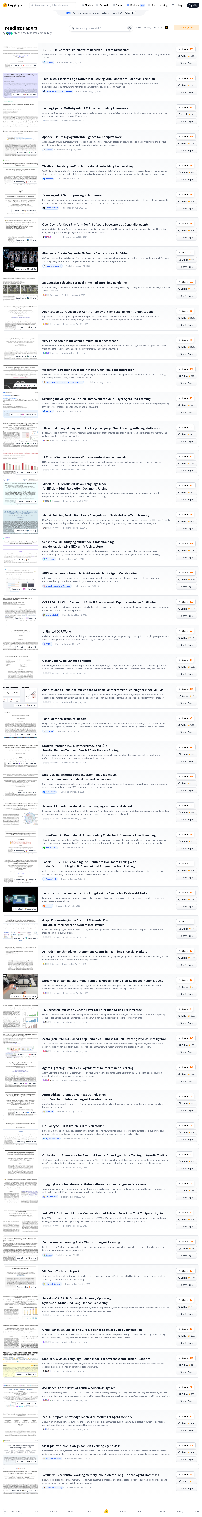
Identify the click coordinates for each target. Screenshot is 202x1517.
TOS (36, 1511)
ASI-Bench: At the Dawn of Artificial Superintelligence (78, 1388)
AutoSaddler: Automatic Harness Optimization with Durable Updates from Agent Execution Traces (77, 1097)
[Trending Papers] (166, 27)
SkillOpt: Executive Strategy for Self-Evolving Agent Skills (81, 1446)
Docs (154, 5)
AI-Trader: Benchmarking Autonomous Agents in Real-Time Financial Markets (94, 951)
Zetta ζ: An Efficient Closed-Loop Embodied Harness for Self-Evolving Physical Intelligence (104, 1039)
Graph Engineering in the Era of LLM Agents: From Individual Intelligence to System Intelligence (76, 922)
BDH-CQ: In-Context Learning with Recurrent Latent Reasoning (85, 50)
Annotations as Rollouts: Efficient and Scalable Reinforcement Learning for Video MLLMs (102, 690)
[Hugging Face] (106, 1511)
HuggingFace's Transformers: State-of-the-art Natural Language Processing (94, 1184)
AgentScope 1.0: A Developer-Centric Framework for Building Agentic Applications (97, 312)
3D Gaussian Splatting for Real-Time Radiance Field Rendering (84, 282)
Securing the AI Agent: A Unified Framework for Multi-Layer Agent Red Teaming (96, 399)
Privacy (53, 1511)
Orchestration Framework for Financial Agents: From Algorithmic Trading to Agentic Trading (104, 1155)
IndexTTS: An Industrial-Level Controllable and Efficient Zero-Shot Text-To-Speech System (103, 1213)
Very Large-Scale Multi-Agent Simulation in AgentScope (80, 341)
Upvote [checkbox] (187, 49)
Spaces (120, 5)
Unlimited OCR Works (57, 631)
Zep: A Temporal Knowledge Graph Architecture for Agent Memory (87, 1417)
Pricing (164, 5)
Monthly (158, 27)
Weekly (147, 27)
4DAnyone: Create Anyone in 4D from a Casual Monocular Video (85, 253)
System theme (14, 1511)
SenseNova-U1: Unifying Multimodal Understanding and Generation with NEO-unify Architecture (78, 544)
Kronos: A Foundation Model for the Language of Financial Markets (88, 806)
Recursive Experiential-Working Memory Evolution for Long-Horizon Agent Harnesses (100, 1475)
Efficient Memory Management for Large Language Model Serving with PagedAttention (101, 428)
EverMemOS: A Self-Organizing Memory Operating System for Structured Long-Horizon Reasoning (76, 1300)
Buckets (137, 5)
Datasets (104, 5)
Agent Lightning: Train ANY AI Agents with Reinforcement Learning (87, 1068)
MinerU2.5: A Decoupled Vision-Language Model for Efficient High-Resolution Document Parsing (74, 486)
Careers (89, 1511)
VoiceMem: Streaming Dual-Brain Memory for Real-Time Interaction (88, 370)
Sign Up (193, 5)
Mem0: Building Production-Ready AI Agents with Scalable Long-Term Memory (95, 515)
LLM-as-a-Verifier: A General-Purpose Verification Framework (84, 457)
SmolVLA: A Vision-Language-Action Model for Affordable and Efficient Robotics (96, 1359)
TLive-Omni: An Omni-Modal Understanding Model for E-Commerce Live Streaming (99, 835)
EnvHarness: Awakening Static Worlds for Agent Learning (81, 1242)
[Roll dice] (129, 28)
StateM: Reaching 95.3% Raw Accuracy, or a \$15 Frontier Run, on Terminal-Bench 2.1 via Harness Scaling (80, 748)
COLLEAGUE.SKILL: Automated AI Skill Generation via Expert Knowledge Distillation (99, 602)
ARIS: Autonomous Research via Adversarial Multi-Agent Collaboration (90, 573)
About (71, 1511)
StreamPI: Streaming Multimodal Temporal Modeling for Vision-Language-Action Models (102, 981)
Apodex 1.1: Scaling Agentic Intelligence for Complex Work (82, 137)
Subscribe (130, 13)
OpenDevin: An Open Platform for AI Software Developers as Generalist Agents (95, 224)
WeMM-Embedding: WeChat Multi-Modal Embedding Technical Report (90, 166)
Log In (181, 5)
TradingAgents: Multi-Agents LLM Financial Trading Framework (85, 108)
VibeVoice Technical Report (60, 1271)
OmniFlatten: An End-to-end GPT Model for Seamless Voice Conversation (92, 1330)
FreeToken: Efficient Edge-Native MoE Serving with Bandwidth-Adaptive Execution (98, 79)
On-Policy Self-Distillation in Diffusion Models (73, 1126)
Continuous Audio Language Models (66, 661)
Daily (138, 27)
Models (89, 5)
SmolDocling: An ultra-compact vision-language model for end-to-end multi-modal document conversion (79, 777)
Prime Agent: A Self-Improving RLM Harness (72, 195)
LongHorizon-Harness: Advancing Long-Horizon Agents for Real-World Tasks (94, 893)
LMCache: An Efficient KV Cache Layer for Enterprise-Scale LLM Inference (92, 1010)
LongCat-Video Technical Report (64, 719)
